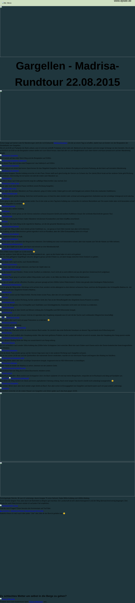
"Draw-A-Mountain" (36, 602)
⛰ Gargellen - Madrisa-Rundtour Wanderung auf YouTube (21, 511)
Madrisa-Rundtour (60, 143)
